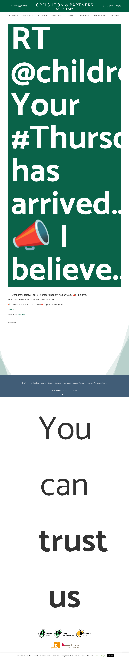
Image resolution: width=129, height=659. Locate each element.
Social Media (22, 315)
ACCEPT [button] (110, 656)
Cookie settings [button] (100, 656)
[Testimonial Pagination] (62, 394)
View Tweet (12, 309)
